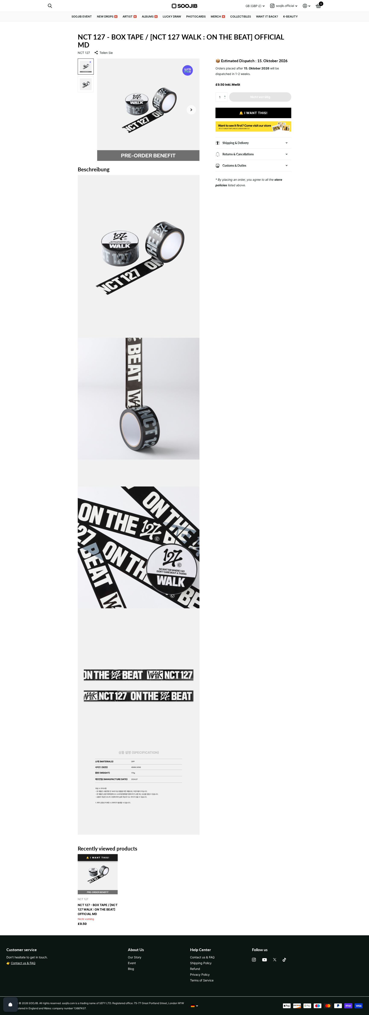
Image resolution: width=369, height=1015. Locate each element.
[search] (50, 6)
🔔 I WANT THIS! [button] (253, 113)
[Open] (10, 1004)
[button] (226, 93)
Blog (131, 969)
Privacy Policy (200, 974)
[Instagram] (254, 960)
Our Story (134, 957)
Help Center (200, 949)
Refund (195, 969)
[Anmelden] (306, 6)
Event (132, 963)
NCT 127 (84, 52)
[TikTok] (284, 960)
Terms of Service (202, 980)
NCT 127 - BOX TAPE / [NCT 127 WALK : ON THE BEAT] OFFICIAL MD (97, 909)
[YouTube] (264, 959)
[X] (274, 959)
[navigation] (86, 67)
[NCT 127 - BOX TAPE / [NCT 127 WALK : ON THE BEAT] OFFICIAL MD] (98, 874)
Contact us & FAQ (23, 963)
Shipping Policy (201, 963)
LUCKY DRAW (172, 16)
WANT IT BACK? (267, 16)
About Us (136, 949)
